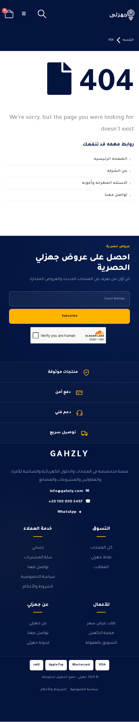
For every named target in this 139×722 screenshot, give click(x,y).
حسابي (38, 548)
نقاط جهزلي (101, 557)
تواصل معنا (37, 567)
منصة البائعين (101, 633)
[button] (42, 14)
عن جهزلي (38, 623)
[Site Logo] (122, 14)
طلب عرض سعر (101, 623)
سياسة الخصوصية (38, 577)
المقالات (101, 567)
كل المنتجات (101, 548)
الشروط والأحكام (38, 587)
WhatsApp (69, 512)
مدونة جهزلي (38, 643)
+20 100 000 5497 (69, 502)
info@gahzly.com (69, 491)
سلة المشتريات (38, 557)
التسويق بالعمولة (101, 643)
